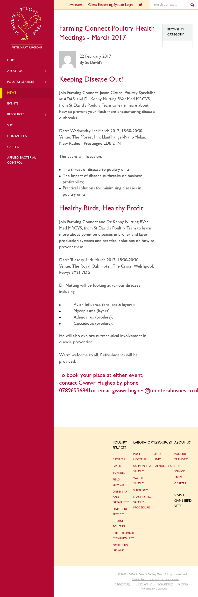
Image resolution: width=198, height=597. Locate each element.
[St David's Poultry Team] (26, 48)
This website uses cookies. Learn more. (155, 579)
